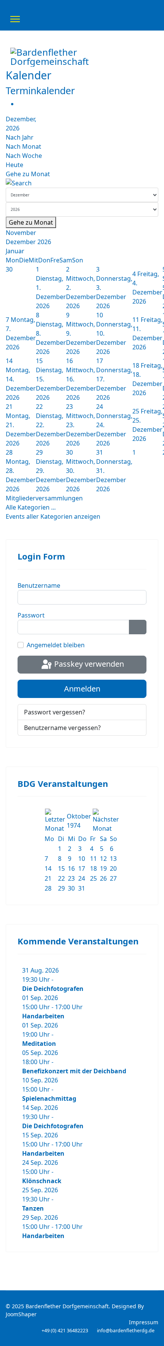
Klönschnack (41, 1181)
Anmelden (82, 688)
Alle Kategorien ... (31, 507)
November (21, 232)
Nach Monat (23, 146)
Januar (15, 251)
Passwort (31, 615)
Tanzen (33, 1208)
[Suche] (82, 183)
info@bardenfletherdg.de (125, 1330)
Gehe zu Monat (28, 174)
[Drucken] (20, 104)
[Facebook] (143, 81)
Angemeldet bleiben (56, 645)
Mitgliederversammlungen (44, 498)
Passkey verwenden (88, 664)
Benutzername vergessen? (62, 728)
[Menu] (15, 19)
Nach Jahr (20, 137)
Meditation (39, 1043)
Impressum (143, 1322)
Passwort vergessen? (54, 712)
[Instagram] (151, 81)
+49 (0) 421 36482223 (65, 1330)
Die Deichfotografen (53, 988)
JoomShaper (21, 1314)
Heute (14, 165)
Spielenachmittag (49, 1098)
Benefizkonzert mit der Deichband (74, 1071)
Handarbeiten (43, 1016)
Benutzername (39, 585)
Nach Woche (24, 155)
